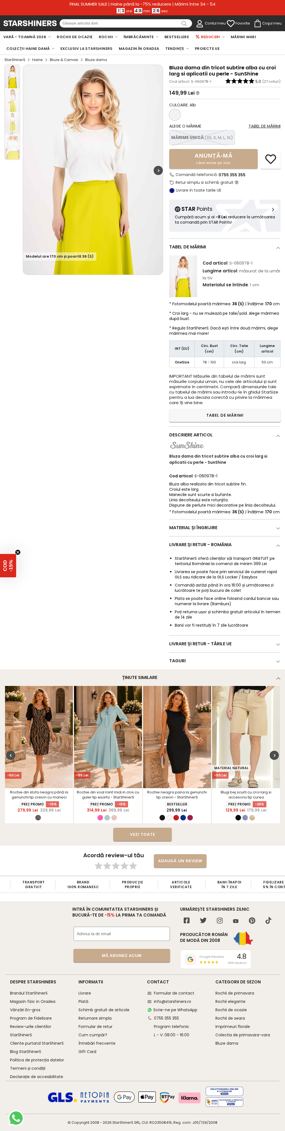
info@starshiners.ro (172, 1001)
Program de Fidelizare (31, 1018)
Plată (83, 1001)
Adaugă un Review (180, 861)
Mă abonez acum (122, 955)
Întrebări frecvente (97, 1043)
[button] (8, 565)
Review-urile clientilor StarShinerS (30, 1031)
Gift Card (87, 1051)
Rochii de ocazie (231, 1010)
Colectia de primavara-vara (242, 1035)
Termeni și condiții (27, 1068)
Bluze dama (226, 1043)
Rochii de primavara (234, 993)
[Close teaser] (18, 552)
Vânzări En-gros (25, 1010)
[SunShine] (187, 450)
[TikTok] (268, 921)
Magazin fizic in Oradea (32, 1001)
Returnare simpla (95, 1018)
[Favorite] (231, 23)
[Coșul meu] (257, 23)
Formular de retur (95, 1026)
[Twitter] (203, 921)
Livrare (84, 993)
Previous (10, 755)
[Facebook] (186, 921)
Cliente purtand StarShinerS (37, 1043)
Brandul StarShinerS (29, 993)
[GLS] (63, 1101)
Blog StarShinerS (25, 1051)
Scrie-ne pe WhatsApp (175, 1010)
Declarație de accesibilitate (36, 1076)
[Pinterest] (252, 921)
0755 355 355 (231, 175)
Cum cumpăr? (92, 1035)
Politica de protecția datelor (37, 1060)
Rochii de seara (230, 1018)
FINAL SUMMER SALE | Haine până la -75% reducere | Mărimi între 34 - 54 (142, 4)
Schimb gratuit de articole (103, 1010)
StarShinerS (14, 59)
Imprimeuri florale (232, 1026)
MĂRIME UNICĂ (202, 137)
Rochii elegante (230, 1001)
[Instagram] (219, 921)
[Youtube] (235, 921)
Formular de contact (174, 993)
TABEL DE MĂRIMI (225, 415)
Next (158, 170)
